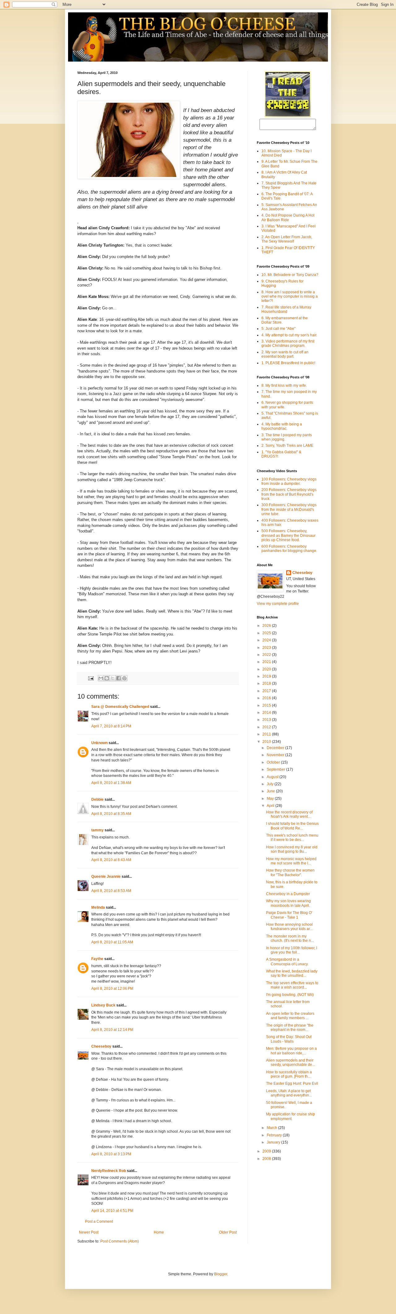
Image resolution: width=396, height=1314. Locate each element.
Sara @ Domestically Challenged (120, 706)
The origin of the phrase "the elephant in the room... (289, 1027)
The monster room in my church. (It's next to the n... (290, 938)
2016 (267, 698)
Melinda (98, 907)
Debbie (97, 799)
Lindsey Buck (103, 1005)
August (273, 777)
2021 (267, 662)
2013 (267, 719)
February (275, 1135)
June (271, 791)
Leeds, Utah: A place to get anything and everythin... (289, 1093)
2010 (267, 741)
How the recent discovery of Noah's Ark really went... (289, 814)
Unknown (99, 743)
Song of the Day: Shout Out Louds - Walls (289, 1039)
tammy (97, 830)
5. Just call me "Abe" (278, 328)
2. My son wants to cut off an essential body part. (284, 354)
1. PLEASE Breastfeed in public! (288, 363)
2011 (267, 734)
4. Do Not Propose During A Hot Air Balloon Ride (287, 217)
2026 (267, 625)
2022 (267, 655)
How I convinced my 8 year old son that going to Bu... (291, 849)
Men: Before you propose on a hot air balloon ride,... (291, 1050)
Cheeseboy (101, 1046)
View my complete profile (278, 603)
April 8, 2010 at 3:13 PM (111, 1154)
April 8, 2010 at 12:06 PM (112, 988)
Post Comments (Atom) (119, 1241)
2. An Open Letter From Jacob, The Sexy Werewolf (286, 239)
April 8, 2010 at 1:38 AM (111, 783)
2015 (267, 705)
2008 (267, 1159)
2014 (267, 712)
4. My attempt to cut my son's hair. (289, 335)
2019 (267, 676)
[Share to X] (113, 678)
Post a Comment (99, 1221)
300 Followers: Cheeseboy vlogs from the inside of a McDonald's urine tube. (288, 509)
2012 (267, 727)
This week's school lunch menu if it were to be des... (292, 837)
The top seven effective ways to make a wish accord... (292, 985)
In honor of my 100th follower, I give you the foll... (291, 950)
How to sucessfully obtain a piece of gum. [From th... (289, 1074)
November (276, 755)
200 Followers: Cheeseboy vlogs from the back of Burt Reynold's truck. (288, 494)
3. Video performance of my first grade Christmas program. (287, 343)
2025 (267, 633)
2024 (267, 640)
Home (159, 1232)
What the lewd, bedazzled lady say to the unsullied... (291, 973)
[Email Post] (91, 678)
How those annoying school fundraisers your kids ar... (289, 926)
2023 (267, 647)
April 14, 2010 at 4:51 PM (112, 1210)
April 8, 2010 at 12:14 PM (112, 1030)
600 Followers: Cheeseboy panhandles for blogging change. (289, 548)
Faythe (97, 959)
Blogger (220, 1274)
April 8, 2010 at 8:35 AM (111, 814)
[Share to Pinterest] (124, 678)
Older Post (228, 1232)
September (276, 769)
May (271, 798)
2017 (267, 691)
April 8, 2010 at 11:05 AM (112, 942)
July (270, 784)
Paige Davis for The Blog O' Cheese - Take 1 (289, 915)
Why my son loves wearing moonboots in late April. (288, 903)
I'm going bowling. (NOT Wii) (290, 995)
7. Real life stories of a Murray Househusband (286, 309)
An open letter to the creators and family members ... (290, 1015)
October (274, 762)
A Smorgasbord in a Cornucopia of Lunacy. (287, 961)
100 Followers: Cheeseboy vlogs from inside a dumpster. (288, 481)
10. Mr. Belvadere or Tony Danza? (289, 275)
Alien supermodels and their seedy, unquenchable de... (290, 1062)
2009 (267, 1151)
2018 (267, 683)
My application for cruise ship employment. (290, 1116)
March (272, 1128)
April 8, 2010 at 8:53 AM (111, 891)
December (276, 748)
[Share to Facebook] (118, 678)
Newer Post (88, 1232)
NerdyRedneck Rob (108, 1171)
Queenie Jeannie (106, 876)
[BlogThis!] (107, 678)
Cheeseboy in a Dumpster (288, 894)
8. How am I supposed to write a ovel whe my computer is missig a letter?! (289, 296)
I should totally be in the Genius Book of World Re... (292, 825)
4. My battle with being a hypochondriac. (281, 426)
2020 (267, 669)
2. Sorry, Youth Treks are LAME (287, 445)
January (274, 1142)
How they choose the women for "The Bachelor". (290, 872)
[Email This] (101, 678)
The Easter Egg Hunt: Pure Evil (292, 1083)
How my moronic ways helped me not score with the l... (291, 861)
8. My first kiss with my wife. (284, 385)
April (271, 805)
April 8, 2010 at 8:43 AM (111, 860)
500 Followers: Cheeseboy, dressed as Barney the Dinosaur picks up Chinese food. (288, 535)
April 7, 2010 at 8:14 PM (111, 726)
